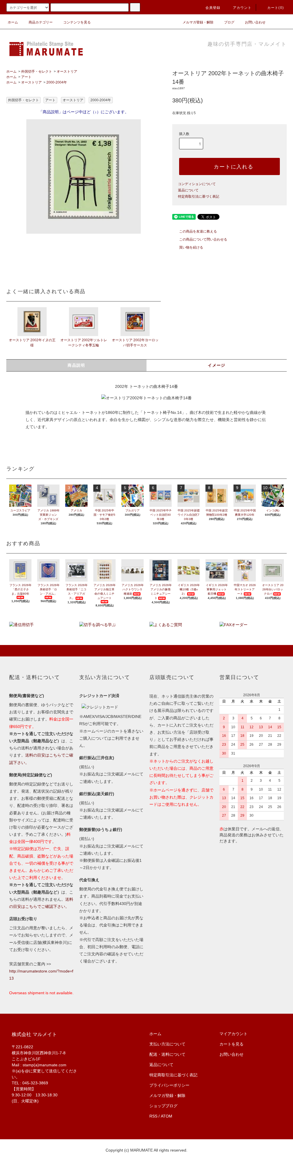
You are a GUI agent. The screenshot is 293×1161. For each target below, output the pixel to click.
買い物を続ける (191, 247)
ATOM (166, 1116)
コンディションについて (197, 184)
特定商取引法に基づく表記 (198, 197)
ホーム (13, 22)
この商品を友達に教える (198, 231)
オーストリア (67, 72)
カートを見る (231, 1044)
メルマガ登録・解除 (198, 22)
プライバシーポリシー (169, 1085)
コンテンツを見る (77, 22)
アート (26, 77)
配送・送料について (167, 1054)
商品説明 (76, 365)
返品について (188, 190)
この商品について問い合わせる (203, 239)
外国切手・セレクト (36, 72)
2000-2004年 (56, 82)
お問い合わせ (255, 22)
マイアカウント (233, 1033)
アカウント (242, 8)
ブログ (229, 22)
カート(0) (275, 8)
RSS (153, 1116)
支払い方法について (167, 1044)
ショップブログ (163, 1106)
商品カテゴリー (41, 22)
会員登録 (213, 8)
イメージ (216, 365)
